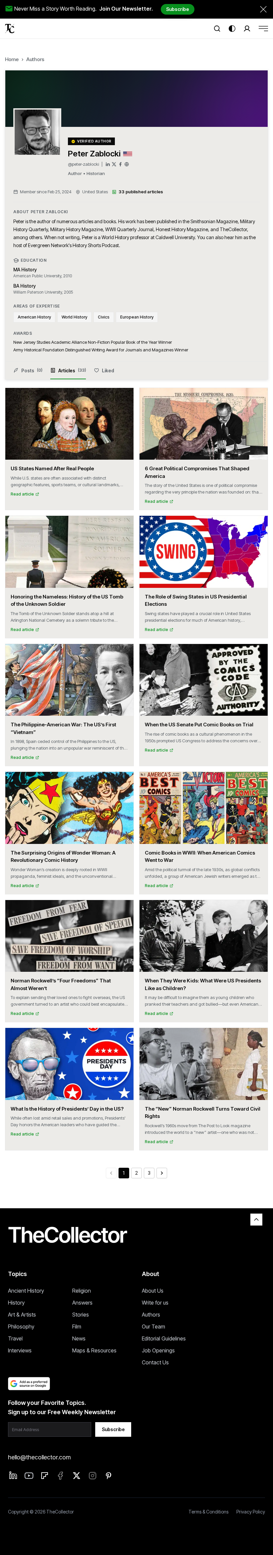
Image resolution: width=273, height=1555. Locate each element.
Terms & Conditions (208, 1511)
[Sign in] (247, 28)
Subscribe (177, 9)
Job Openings (158, 1350)
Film (76, 1326)
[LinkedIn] (107, 164)
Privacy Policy (250, 1511)
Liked (108, 370)
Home (12, 59)
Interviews (20, 1350)
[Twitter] (76, 1475)
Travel (15, 1338)
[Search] (217, 28)
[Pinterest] (108, 1475)
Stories (80, 1314)
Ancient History (26, 1290)
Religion (81, 1290)
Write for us (155, 1302)
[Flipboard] (44, 1475)
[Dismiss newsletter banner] (263, 9)
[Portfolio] (126, 164)
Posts (31, 370)
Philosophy (21, 1326)
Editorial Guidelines (164, 1338)
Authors (35, 59)
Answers (82, 1302)
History (16, 1302)
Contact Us (155, 1362)
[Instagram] (92, 1475)
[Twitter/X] (114, 164)
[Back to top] (256, 1220)
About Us (152, 1290)
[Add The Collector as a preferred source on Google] (29, 1383)
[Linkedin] (13, 1475)
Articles (72, 370)
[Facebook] (120, 164)
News (79, 1338)
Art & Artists (22, 1314)
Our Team (153, 1326)
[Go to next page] (161, 1173)
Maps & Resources (94, 1350)
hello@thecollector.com (39, 1457)
